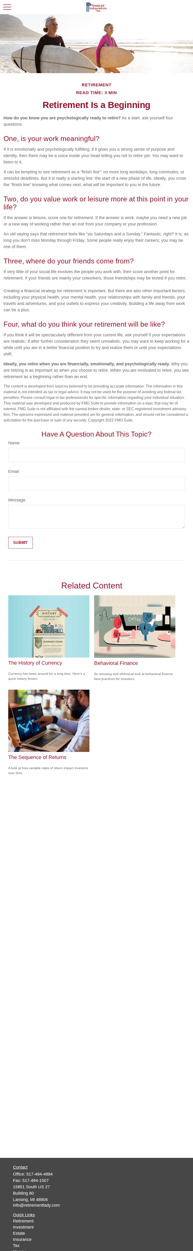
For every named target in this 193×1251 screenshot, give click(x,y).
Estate (19, 1233)
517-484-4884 (39, 1174)
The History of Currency (35, 663)
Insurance (22, 1239)
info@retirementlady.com (36, 1205)
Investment (23, 1227)
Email (13, 471)
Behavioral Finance (116, 663)
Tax (16, 1245)
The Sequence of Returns (37, 757)
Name (14, 443)
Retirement (23, 1221)
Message (16, 500)
